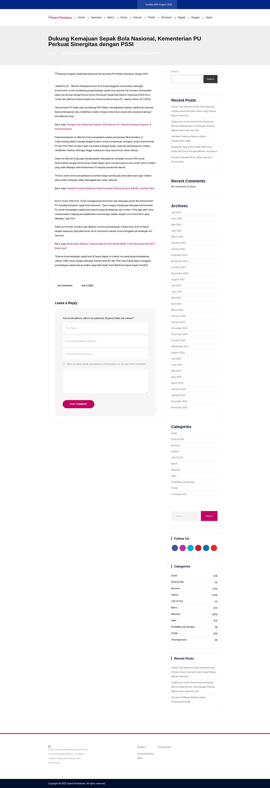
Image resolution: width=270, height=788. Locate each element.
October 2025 (178, 267)
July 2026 (176, 212)
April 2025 (176, 303)
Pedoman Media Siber (145, 756)
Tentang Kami (164, 747)
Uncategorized (178, 494)
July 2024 (176, 358)
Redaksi (141, 747)
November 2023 (179, 407)
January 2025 (178, 322)
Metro (111, 17)
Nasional (96, 17)
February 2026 (178, 242)
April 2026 (176, 230)
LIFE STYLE (177, 457)
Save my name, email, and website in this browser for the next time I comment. (106, 364)
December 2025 (179, 255)
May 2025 (176, 297)
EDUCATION (177, 439)
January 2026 (178, 249)
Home (81, 17)
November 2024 (179, 334)
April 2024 (176, 377)
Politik (151, 17)
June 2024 (176, 364)
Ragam (195, 17)
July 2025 (176, 285)
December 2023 (179, 401)
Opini (209, 17)
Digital (181, 17)
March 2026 (177, 236)
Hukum (137, 17)
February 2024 (178, 389)
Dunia (123, 17)
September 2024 (179, 346)
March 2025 (177, 310)
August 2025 (177, 279)
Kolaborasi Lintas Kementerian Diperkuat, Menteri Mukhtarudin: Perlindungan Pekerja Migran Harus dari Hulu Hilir (193, 126)
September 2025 (179, 273)
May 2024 (176, 370)
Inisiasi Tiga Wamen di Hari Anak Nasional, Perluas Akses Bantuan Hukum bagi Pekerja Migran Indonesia (193, 111)
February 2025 (178, 316)
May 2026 (176, 224)
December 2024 (179, 328)
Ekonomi (166, 17)
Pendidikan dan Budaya (183, 482)
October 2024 (178, 340)
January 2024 (178, 395)
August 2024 (177, 352)
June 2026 (176, 218)
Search (174, 71)
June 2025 (176, 291)
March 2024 (177, 383)
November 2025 (179, 261)
